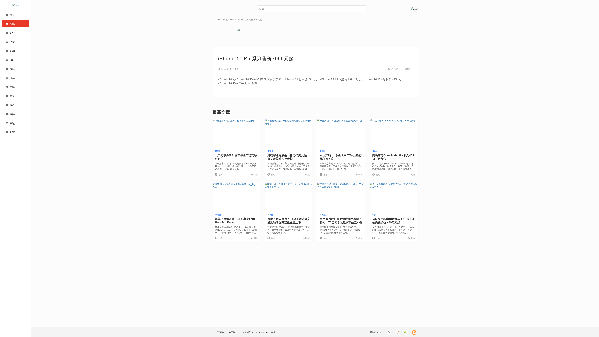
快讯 (225, 19)
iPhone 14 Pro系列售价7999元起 (246, 19)
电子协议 (233, 332)
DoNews (217, 19)
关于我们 (220, 332)
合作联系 (246, 332)
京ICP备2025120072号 (265, 332)
